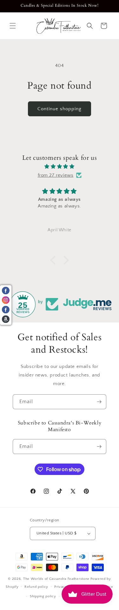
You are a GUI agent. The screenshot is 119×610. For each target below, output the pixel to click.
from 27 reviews (56, 175)
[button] (13, 26)
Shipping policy (43, 596)
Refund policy (36, 587)
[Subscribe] (99, 401)
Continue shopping (59, 109)
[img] (59, 166)
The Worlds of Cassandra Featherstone (56, 579)
